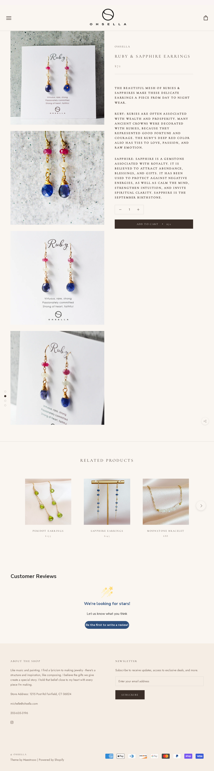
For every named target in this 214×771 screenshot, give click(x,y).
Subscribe (130, 694)
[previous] (13, 505)
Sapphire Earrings (107, 530)
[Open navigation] (8, 18)
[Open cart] (206, 18)
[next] (201, 505)
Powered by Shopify (51, 760)
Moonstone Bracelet (165, 530)
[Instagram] (11, 722)
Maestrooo (29, 760)
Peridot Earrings (48, 530)
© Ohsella (18, 754)
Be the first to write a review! (107, 625)
